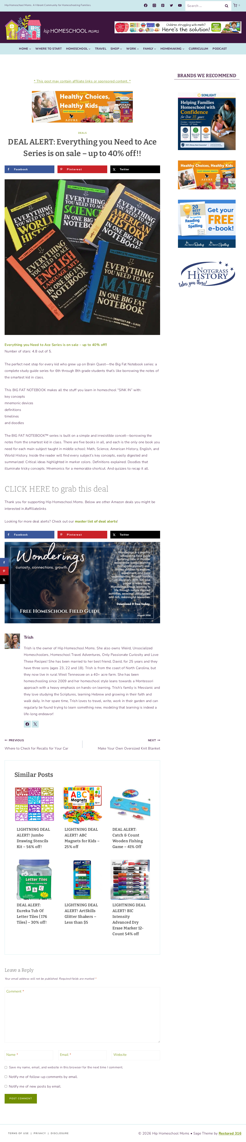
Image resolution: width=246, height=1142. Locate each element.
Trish (29, 637)
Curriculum (198, 49)
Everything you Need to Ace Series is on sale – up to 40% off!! (56, 344)
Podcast (220, 49)
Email (65, 1055)
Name (12, 1055)
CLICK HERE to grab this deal (56, 489)
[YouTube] (179, 5)
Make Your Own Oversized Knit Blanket (129, 744)
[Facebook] (145, 5)
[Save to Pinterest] (4, 571)
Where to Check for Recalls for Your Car (36, 744)
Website (120, 1055)
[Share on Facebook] (4, 562)
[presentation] (34, 804)
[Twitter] (171, 5)
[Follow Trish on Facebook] (27, 724)
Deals (82, 132)
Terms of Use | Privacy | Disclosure (38, 1133)
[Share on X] (4, 579)
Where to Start (48, 49)
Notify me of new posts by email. (35, 1086)
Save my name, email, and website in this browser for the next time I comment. (66, 1067)
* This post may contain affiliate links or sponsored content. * (82, 81)
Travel (100, 49)
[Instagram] (154, 5)
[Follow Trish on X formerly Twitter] (35, 724)
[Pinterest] (162, 5)
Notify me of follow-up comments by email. (43, 1077)
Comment (15, 991)
